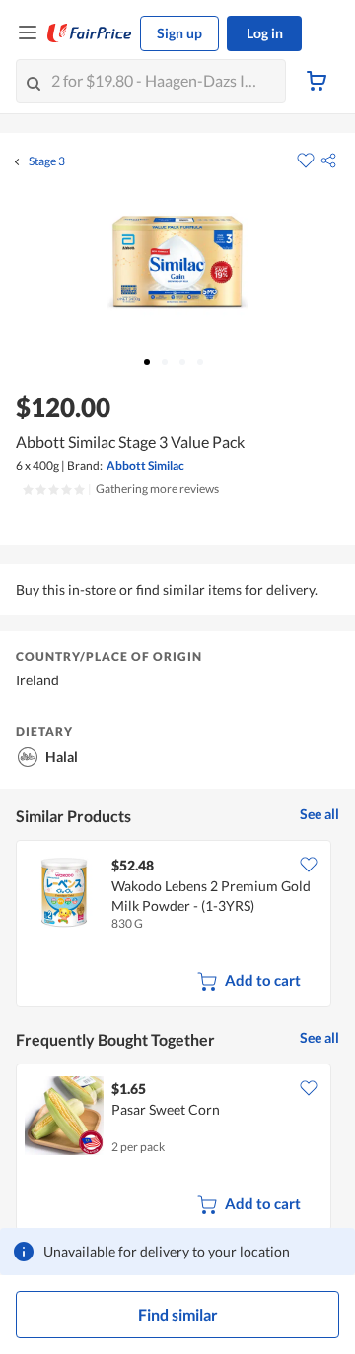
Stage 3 (47, 161)
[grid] (177, 925)
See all (319, 814)
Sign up (179, 33)
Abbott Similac (145, 465)
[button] (328, 160)
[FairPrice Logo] (89, 33)
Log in (265, 33)
